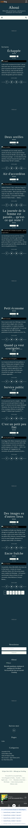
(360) (8, 755)
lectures (14, 53)
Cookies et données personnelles (17, 782)
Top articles (18, 777)
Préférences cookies (13, 784)
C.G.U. (10, 779)
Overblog (23, 771)
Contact (23, 777)
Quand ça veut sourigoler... (14, 346)
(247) (11, 757)
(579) (6, 751)
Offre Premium (6, 782)
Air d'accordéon (14, 174)
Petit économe (14, 308)
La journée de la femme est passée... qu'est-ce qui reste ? (14, 215)
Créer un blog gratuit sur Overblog (8, 777)
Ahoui (14, 7)
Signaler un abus (4, 779)
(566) (7, 753)
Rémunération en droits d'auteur (19, 779)
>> (22, 592)
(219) (7, 759)
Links (3, 741)
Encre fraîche (14, 553)
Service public (14, 387)
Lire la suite (14, 78)
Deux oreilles (14, 137)
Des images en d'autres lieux (14, 515)
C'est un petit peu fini (14, 425)
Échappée (14, 51)
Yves (15, 670)
